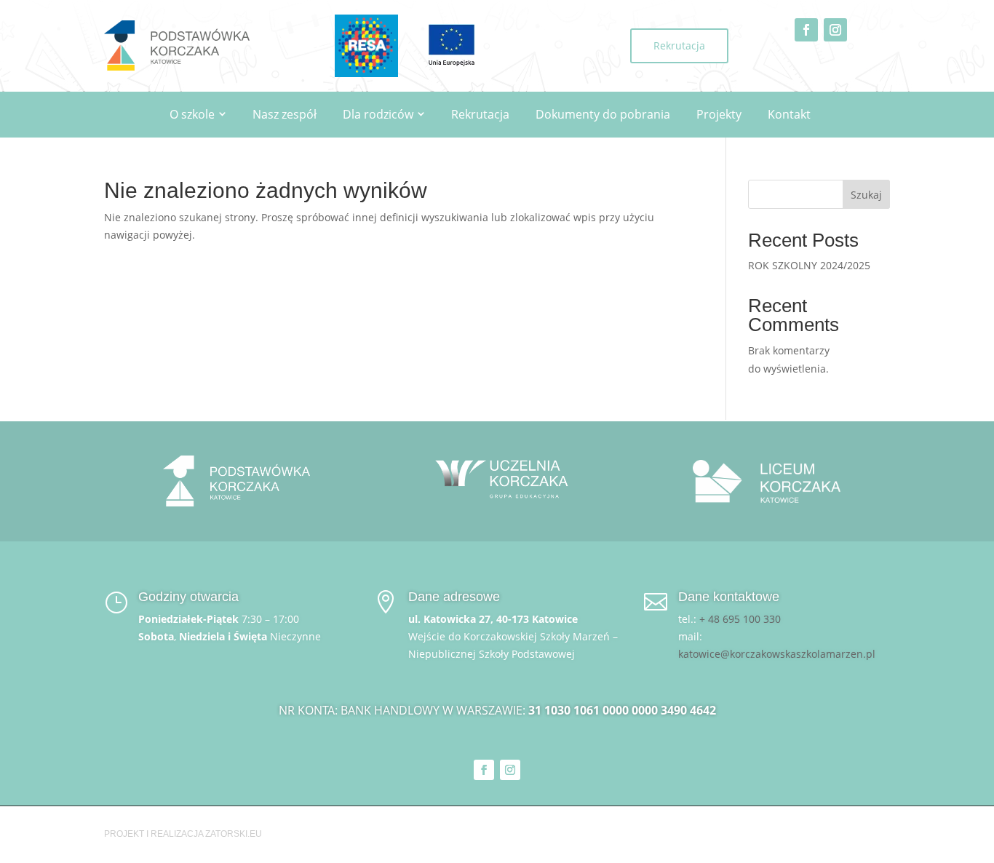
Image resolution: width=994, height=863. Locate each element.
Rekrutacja (679, 45)
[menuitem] (197, 114)
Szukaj (866, 195)
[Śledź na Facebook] (806, 29)
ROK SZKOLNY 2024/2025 (809, 265)
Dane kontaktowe (728, 596)
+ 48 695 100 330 (740, 619)
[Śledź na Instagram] (835, 29)
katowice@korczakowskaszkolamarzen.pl (776, 654)
